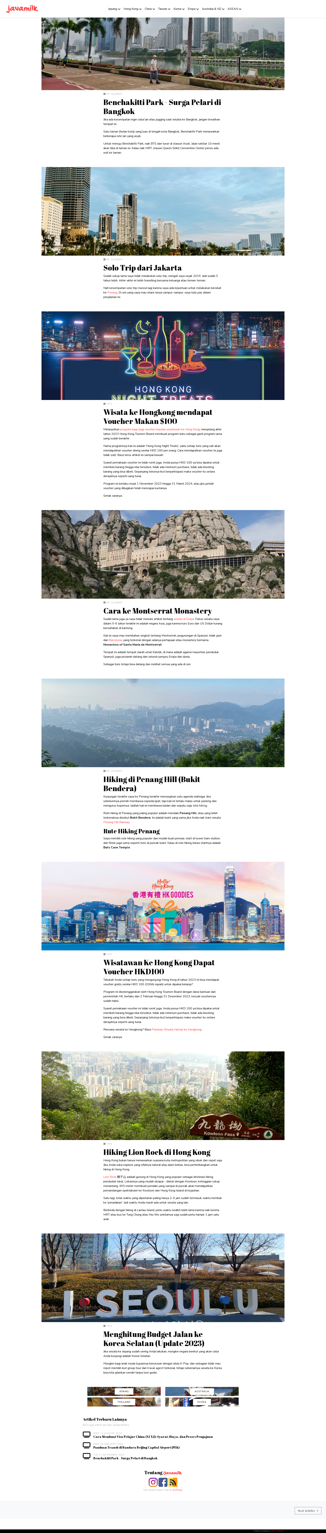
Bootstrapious (278, 1531)
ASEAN (233, 9)
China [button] (148, 9)
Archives (177, 1490)
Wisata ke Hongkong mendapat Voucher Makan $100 (158, 416)
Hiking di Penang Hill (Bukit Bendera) (151, 783)
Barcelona (115, 640)
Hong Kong (131, 9)
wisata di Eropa (184, 619)
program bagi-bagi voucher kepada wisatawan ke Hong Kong (160, 429)
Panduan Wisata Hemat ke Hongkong (176, 1029)
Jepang (112, 9)
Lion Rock (109, 1177)
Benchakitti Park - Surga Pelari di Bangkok (162, 106)
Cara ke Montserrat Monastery (157, 611)
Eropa (191, 9)
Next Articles (306, 1510)
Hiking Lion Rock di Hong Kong (156, 1152)
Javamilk (172, 1473)
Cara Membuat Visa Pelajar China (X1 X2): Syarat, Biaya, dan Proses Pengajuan (153, 1437)
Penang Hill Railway (116, 822)
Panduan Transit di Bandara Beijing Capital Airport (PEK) (136, 1447)
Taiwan (162, 9)
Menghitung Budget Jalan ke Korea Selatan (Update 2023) (154, 1338)
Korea (177, 9)
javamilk (22, 9)
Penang (112, 292)
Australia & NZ (211, 9)
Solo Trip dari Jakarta (142, 268)
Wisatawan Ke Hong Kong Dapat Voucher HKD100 (159, 967)
